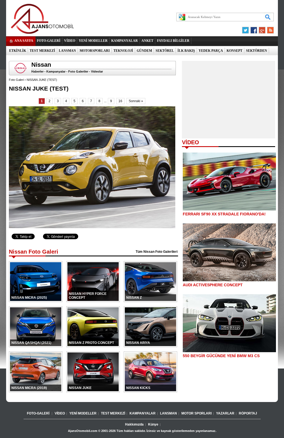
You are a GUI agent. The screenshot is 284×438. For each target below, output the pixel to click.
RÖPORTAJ (248, 413)
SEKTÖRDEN (256, 51)
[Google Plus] (261, 28)
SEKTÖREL (165, 51)
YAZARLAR (225, 413)
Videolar (97, 71)
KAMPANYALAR (124, 41)
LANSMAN (67, 51)
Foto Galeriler (78, 71)
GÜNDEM (144, 51)
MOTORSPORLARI (95, 51)
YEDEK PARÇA (211, 51)
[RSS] (269, 28)
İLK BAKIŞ (186, 51)
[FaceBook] (254, 28)
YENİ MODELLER (93, 41)
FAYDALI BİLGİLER (173, 41)
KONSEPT (234, 51)
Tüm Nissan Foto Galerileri (157, 252)
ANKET (147, 41)
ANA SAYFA (23, 41)
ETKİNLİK (17, 51)
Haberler (37, 71)
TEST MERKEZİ (42, 51)
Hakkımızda (134, 424)
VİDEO (69, 41)
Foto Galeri (16, 79)
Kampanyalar (55, 71)
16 (120, 101)
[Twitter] (246, 28)
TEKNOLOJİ (123, 51)
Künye (153, 424)
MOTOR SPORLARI (196, 413)
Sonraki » (136, 101)
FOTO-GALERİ (48, 41)
